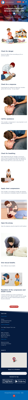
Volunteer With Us (5, 334)
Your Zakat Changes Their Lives (8, 327)
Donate (19, 2)
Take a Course (4, 337)
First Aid (16, 16)
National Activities (5, 342)
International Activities (6, 343)
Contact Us (3, 345)
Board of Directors (5, 322)
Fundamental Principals (6, 321)
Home (11, 16)
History (2, 319)
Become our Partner (5, 335)
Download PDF (14, 306)
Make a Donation (5, 332)
